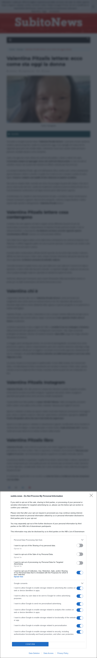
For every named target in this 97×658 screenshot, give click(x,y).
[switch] (80, 545)
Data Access (48, 653)
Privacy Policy (62, 653)
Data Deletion (34, 653)
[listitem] (48, 540)
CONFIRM (30, 644)
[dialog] (48, 574)
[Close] (92, 496)
